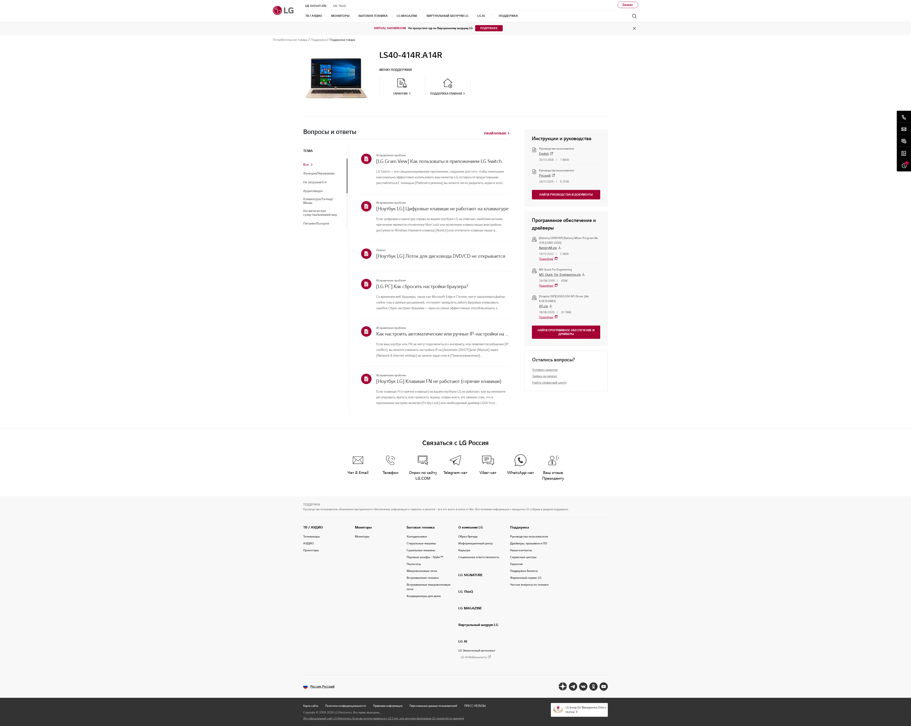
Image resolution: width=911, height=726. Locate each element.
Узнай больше (495, 133)
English (544, 154)
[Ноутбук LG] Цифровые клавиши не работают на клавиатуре (442, 208)
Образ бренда (468, 536)
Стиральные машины (421, 543)
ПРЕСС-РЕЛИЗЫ (475, 706)
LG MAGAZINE (470, 608)
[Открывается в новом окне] (563, 686)
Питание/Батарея (316, 223)
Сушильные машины (421, 550)
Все (306, 165)
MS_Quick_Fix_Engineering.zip (560, 274)
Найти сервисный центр (549, 382)
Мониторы (363, 527)
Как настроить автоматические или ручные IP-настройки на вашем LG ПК (443, 334)
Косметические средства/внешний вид (320, 213)
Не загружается (314, 182)
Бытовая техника (421, 527)
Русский (545, 175)
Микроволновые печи (422, 571)
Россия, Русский (322, 686)
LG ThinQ (465, 591)
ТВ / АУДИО (313, 527)
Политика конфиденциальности (345, 706)
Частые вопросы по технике (529, 585)
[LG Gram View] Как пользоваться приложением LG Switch (439, 161)
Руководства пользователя (529, 536)
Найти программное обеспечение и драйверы (566, 332)
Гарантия (516, 564)
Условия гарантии (545, 370)
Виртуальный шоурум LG (478, 624)
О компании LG (470, 527)
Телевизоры (311, 536)
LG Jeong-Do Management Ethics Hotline (586, 709)
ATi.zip (543, 306)
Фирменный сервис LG (525, 578)
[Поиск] (634, 16)
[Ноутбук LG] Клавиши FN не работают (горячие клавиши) (438, 381)
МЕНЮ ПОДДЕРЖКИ (395, 70)
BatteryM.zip (548, 248)
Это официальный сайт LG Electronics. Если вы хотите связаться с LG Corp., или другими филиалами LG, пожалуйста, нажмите (383, 718)
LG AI (462, 641)
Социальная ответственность (478, 557)
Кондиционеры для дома (424, 596)
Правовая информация (387, 706)
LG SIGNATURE (470, 575)
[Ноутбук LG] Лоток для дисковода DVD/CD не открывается (440, 256)
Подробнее (489, 28)
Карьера (464, 550)
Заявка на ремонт (544, 376)
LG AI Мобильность (474, 657)
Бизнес (628, 5)
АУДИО (308, 543)
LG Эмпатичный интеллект (476, 650)
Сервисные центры (523, 557)
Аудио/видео (313, 191)
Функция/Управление (319, 173)
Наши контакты (521, 550)
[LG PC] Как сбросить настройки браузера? (422, 286)
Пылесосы (414, 564)
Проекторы (311, 550)
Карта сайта (310, 706)
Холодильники (417, 536)
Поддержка (519, 527)
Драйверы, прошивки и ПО (528, 543)
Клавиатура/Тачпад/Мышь (318, 201)
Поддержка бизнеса (524, 571)
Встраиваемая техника (423, 578)
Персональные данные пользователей (433, 706)
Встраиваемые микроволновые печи (429, 587)
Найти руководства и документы (566, 195)
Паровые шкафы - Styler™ (425, 557)
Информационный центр (475, 543)
